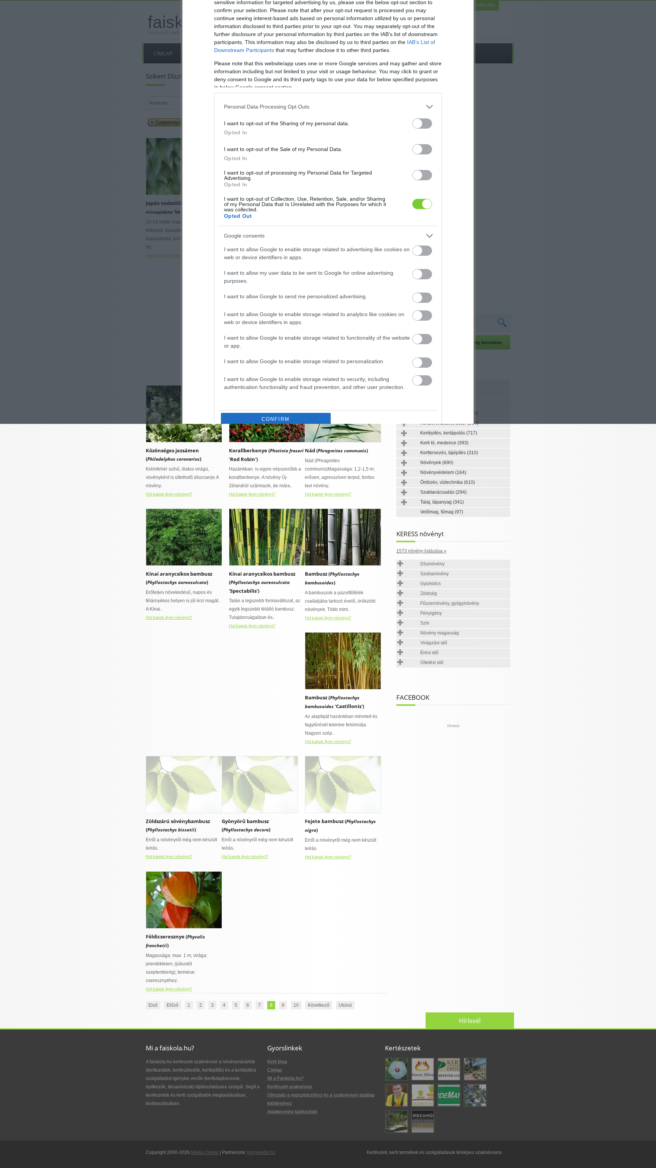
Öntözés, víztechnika (447, 482)
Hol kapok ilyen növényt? (169, 494)
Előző (172, 1005)
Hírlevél (470, 1021)
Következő (319, 1005)
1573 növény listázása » (421, 551)
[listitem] (328, 107)
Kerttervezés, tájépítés (449, 452)
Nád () (336, 450)
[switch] (422, 123)
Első (153, 1005)
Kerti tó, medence (444, 442)
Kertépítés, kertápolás (448, 433)
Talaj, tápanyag (442, 502)
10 (296, 1005)
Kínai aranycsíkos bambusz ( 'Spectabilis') (262, 582)
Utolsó (345, 1005)
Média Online (205, 1152)
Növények (436, 462)
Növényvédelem (443, 472)
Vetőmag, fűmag (441, 512)
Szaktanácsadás (443, 492)
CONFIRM (276, 419)
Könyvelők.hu (261, 1152)
